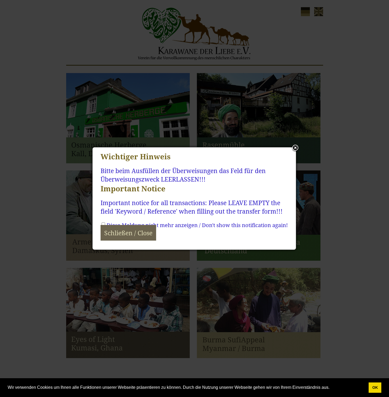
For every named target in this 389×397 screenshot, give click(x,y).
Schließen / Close (128, 233)
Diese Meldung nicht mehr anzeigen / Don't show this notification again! (197, 225)
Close (295, 148)
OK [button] (375, 387)
